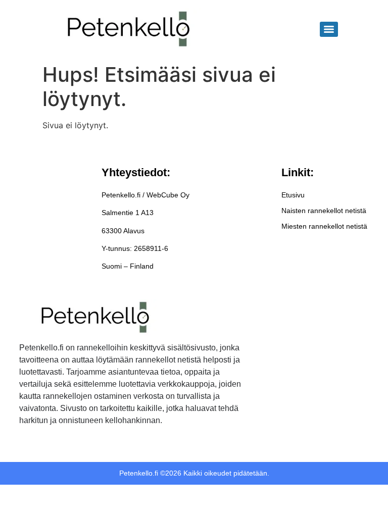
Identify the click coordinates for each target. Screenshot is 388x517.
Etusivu (293, 195)
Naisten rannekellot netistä (323, 210)
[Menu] (329, 29)
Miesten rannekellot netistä (324, 226)
